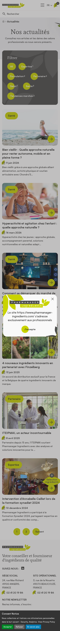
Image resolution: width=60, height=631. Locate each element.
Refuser (19, 627)
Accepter (7, 627)
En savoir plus (33, 627)
